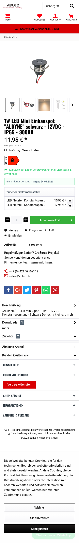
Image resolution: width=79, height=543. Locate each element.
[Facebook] (8, 290)
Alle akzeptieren (39, 518)
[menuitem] (71, 17)
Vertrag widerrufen (19, 384)
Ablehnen (39, 507)
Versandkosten (62, 429)
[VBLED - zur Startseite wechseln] (19, 6)
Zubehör (10, 336)
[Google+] (18, 290)
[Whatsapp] (46, 290)
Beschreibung (11, 305)
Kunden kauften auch (16, 355)
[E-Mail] (55, 290)
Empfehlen (15, 235)
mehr (70, 314)
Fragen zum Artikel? (41, 230)
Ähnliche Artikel (13, 347)
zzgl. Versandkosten (28, 150)
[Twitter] (27, 290)
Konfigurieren (39, 528)
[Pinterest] (36, 290)
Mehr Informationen (46, 495)
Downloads (9, 322)
